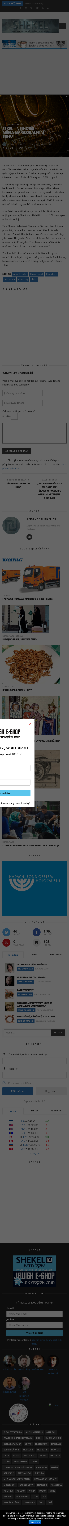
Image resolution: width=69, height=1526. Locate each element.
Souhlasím (35, 1522)
